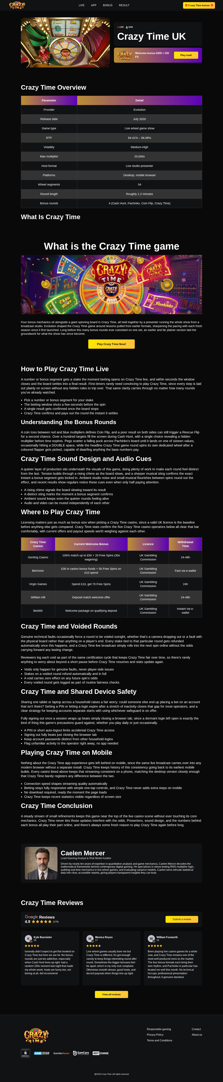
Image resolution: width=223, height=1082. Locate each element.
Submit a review (182, 919)
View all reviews (111, 994)
